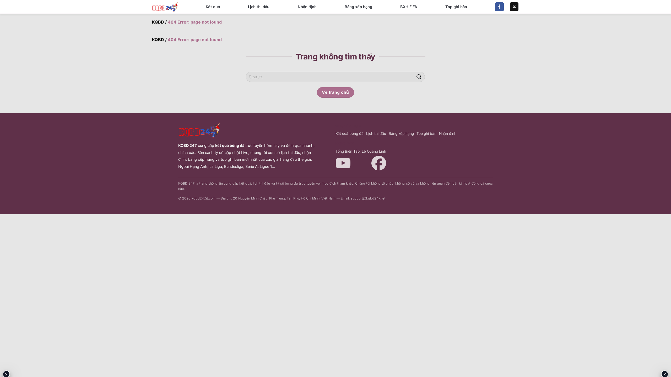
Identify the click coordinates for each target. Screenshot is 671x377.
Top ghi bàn (456, 6)
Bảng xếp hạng (358, 6)
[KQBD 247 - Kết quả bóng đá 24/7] (165, 7)
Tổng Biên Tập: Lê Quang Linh (361, 151)
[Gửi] (419, 77)
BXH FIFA (408, 6)
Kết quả (213, 6)
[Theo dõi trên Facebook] (499, 6)
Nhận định (307, 6)
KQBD (158, 22)
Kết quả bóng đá (350, 133)
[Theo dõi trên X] (514, 6)
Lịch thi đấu (258, 6)
